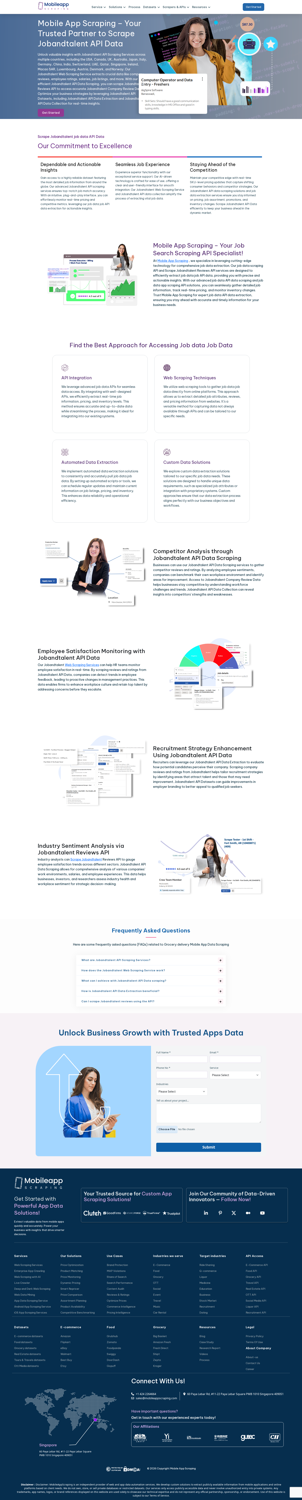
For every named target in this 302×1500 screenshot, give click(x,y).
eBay (63, 1348)
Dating (203, 1312)
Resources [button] (199, 7)
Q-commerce (208, 1271)
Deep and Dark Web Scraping (32, 1288)
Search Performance (120, 1282)
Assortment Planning (73, 1300)
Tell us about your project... (172, 1100)
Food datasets (23, 1342)
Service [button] (97, 7)
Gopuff (111, 1366)
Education (205, 1288)
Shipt (156, 1354)
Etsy (63, 1366)
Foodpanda (114, 1348)
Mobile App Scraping (172, 261)
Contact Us (253, 1363)
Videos (203, 1354)
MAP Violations (116, 1271)
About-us (252, 1357)
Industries (162, 1084)
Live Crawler (22, 1282)
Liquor (203, 1277)
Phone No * (163, 1067)
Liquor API (252, 1306)
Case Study (206, 1342)
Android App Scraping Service (32, 1306)
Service (214, 1067)
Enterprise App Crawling (29, 1271)
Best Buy (66, 1360)
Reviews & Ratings (118, 1294)
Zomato (112, 1342)
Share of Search (117, 1277)
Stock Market (208, 1300)
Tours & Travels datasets (29, 1360)
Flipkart (65, 1342)
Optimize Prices (117, 1300)
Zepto (157, 1360)
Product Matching (71, 1271)
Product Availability (72, 1306)
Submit (208, 1147)
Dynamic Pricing (70, 1282)
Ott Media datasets (26, 1366)
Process (134, 7)
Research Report (209, 1348)
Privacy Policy (255, 1336)
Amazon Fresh (162, 1342)
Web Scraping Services (82, 665)
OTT (156, 1282)
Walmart (65, 1354)
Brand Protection (117, 1265)
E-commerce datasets (28, 1336)
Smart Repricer (69, 1288)
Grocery (158, 1277)
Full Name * (163, 1052)
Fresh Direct (160, 1348)
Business (204, 1294)
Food (156, 1271)
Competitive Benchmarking (77, 1312)
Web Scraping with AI (27, 1277)
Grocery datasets (25, 1348)
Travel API (252, 1282)
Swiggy (111, 1354)
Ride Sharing (207, 1265)
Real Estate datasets (27, 1354)
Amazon (65, 1336)
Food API (251, 1271)
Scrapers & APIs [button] (174, 7)
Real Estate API (255, 1288)
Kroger (157, 1366)
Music (156, 1306)
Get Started (253, 7)
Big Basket (160, 1336)
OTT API (251, 1294)
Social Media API (256, 1300)
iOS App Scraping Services (30, 1312)
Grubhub (112, 1336)
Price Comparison (71, 1294)
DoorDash (113, 1360)
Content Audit (115, 1288)
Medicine (204, 1282)
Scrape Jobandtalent (86, 859)
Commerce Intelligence (121, 1306)
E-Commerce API (257, 1265)
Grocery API (253, 1277)
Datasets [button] (149, 7)
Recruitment (207, 1306)
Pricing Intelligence (118, 1312)
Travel (157, 1300)
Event (157, 1294)
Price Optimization (72, 1265)
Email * (214, 1052)
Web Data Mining (24, 1294)
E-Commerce (161, 1265)
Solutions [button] (115, 7)
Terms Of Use (254, 1342)
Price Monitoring (70, 1277)
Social (157, 1288)
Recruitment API (256, 1312)
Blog (202, 1336)
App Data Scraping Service (31, 1300)
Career (250, 1369)
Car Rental (159, 1312)
